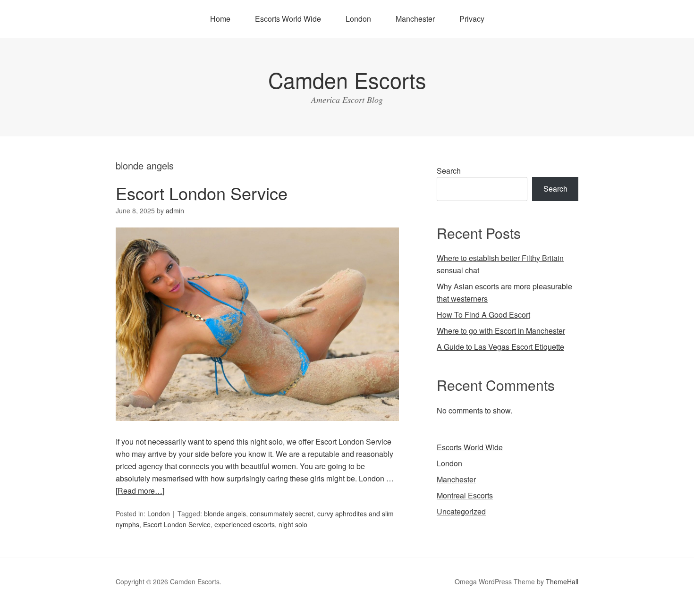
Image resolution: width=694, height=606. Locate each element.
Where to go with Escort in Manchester (501, 330)
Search (449, 170)
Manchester (415, 18)
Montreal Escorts (465, 495)
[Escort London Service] (257, 429)
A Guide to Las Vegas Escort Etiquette (500, 346)
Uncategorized (461, 511)
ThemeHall (562, 581)
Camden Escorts (347, 79)
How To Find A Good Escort (483, 314)
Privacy (471, 18)
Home (220, 18)
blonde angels (225, 513)
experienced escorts (244, 524)
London (358, 18)
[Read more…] (140, 490)
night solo (293, 524)
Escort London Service (202, 193)
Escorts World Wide (288, 18)
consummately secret (281, 513)
